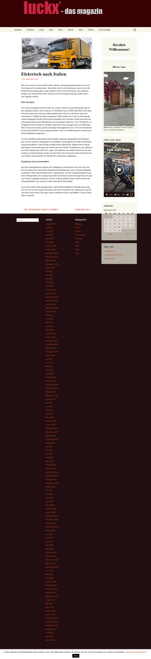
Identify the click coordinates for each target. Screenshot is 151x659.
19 (132, 224)
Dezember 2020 (52, 472)
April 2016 (49, 636)
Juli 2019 (49, 534)
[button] (119, 169)
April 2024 (49, 326)
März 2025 (50, 286)
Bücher (70, 30)
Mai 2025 (49, 279)
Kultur (41, 30)
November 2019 (52, 520)
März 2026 (50, 242)
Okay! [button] (76, 656)
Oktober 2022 (51, 392)
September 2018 (52, 567)
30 (119, 230)
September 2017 (52, 596)
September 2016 (52, 625)
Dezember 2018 (52, 560)
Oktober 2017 (51, 593)
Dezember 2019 (52, 516)
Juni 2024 (49, 319)
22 (115, 227)
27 (106, 230)
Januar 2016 (50, 640)
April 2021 (49, 457)
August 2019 (50, 530)
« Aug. (110, 234)
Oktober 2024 (51, 304)
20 (106, 227)
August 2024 (50, 311)
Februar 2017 (51, 611)
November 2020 (52, 476)
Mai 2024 (49, 322)
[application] (119, 170)
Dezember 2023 (52, 341)
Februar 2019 (51, 552)
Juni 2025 (49, 275)
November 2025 (52, 257)
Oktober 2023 (51, 348)
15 (115, 224)
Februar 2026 (51, 246)
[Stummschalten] (127, 194)
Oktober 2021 (51, 436)
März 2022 (50, 417)
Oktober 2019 (51, 523)
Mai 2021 (49, 454)
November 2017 (52, 589)
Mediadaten (110, 258)
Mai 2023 (49, 366)
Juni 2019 (49, 538)
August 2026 (50, 224)
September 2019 (52, 527)
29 (115, 230)
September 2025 (52, 264)
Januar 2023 (50, 381)
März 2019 (50, 549)
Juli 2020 (49, 490)
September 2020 (52, 483)
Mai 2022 (49, 410)
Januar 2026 (50, 249)
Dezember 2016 (52, 618)
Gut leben (30, 30)
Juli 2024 (49, 315)
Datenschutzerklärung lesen (136, 652)
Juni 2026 (49, 231)
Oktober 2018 (51, 563)
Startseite (17, 30)
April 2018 (49, 578)
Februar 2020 (51, 509)
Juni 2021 (49, 450)
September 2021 (52, 439)
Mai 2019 (49, 541)
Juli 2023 (49, 359)
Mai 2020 (49, 498)
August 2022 (50, 399)
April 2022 (49, 414)
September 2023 (52, 352)
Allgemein (78, 224)
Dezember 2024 (52, 297)
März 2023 (50, 374)
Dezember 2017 (52, 585)
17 (123, 224)
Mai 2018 (49, 574)
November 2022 (52, 388)
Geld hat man (83, 209)
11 (128, 220)
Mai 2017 (49, 603)
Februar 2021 (51, 465)
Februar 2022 (51, 421)
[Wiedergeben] (107, 194)
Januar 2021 (50, 468)
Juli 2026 (49, 228)
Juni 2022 (49, 406)
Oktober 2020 (51, 479)
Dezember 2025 (52, 253)
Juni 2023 (49, 363)
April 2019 (49, 545)
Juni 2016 (49, 633)
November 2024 (52, 301)
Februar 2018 (51, 582)
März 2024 (50, 330)
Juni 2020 (49, 494)
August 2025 (50, 268)
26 (132, 227)
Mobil (81, 30)
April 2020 (49, 501)
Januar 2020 (50, 512)
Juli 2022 (49, 403)
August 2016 (50, 629)
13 (106, 224)
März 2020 (50, 505)
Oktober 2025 (51, 260)
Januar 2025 (50, 293)
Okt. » (128, 234)
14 (110, 224)
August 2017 (50, 600)
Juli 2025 (49, 271)
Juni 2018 (49, 571)
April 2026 (49, 238)
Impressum (110, 251)
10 (123, 220)
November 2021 (52, 432)
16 (119, 224)
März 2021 (50, 461)
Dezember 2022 (52, 384)
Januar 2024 (50, 337)
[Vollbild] (131, 194)
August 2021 (50, 443)
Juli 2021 (49, 447)
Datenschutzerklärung (114, 255)
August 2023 (50, 355)
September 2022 (52, 395)
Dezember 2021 (52, 428)
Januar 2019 (50, 556)
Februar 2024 (51, 333)
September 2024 (52, 308)
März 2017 (50, 607)
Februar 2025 (51, 290)
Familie (91, 30)
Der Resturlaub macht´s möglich (39, 209)
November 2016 (52, 622)
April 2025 (49, 282)
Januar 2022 (50, 425)
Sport (51, 30)
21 (110, 227)
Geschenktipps (104, 30)
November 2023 (52, 344)
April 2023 (49, 370)
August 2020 (50, 487)
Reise (60, 30)
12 (132, 220)
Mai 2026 (49, 235)
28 (110, 230)
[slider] (117, 194)
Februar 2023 (51, 377)
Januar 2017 (50, 614)
